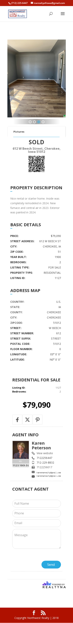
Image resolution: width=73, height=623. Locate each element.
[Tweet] (27, 419)
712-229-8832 (45, 462)
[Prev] (10, 92)
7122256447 (44, 458)
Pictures (18, 131)
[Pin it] (37, 419)
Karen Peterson (41, 445)
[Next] (62, 92)
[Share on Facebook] (17, 419)
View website (45, 453)
